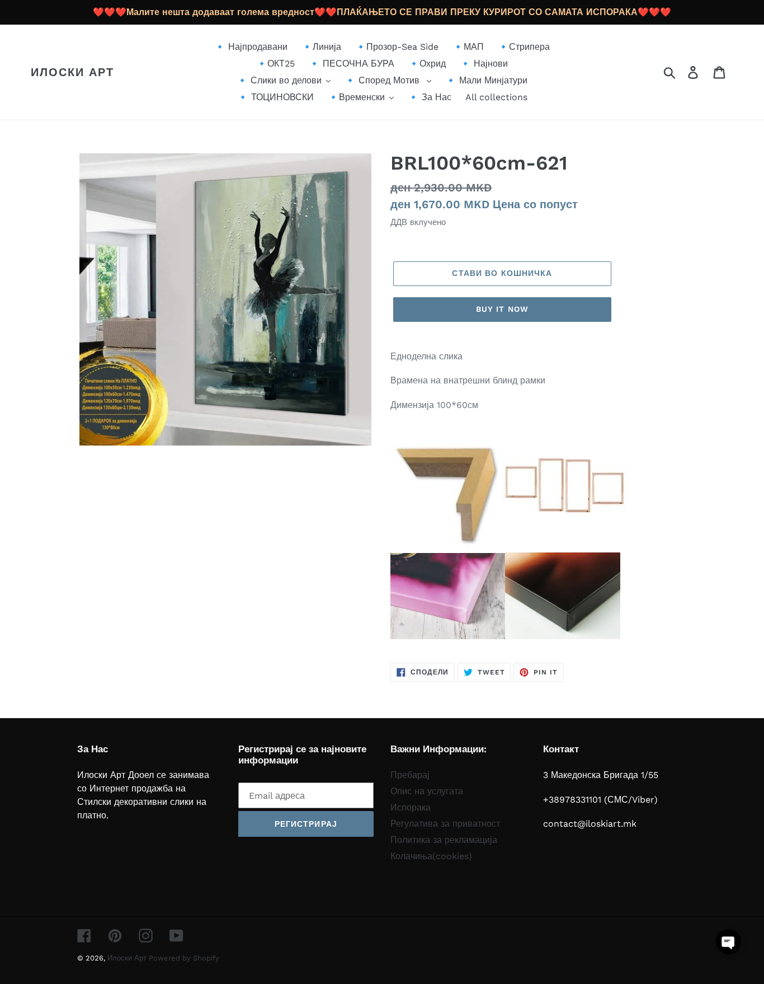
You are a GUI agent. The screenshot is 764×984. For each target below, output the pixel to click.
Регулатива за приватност (445, 823)
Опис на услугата (426, 791)
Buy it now (502, 308)
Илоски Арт (72, 72)
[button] (728, 941)
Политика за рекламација (443, 840)
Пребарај (410, 775)
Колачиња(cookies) (431, 856)
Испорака (410, 807)
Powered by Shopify (184, 958)
